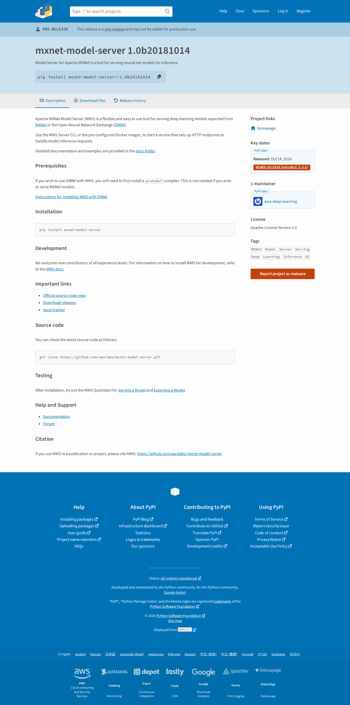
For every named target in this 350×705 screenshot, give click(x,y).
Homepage (266, 128)
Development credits (205, 546)
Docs (240, 11)
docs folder (145, 151)
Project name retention (77, 539)
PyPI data (260, 150)
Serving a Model (132, 390)
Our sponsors (143, 546)
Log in (283, 11)
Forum (49, 424)
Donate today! (175, 592)
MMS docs (55, 269)
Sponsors (261, 11)
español (80, 654)
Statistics (143, 533)
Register (304, 11)
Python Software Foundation (172, 606)
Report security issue (271, 526)
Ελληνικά (174, 654)
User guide (77, 533)
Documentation (56, 416)
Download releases (59, 303)
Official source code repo (64, 295)
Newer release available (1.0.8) (282, 167)
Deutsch (190, 654)
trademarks (222, 601)
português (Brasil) (132, 654)
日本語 (110, 654)
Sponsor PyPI (207, 539)
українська (155, 654)
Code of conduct (269, 533)
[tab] (52, 100)
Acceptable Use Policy (268, 546)
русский (247, 654)
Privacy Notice (269, 539)
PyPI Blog (141, 519)
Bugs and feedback (207, 519)
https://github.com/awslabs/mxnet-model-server (179, 454)
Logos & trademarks (143, 539)
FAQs (79, 546)
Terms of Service (269, 519)
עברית (262, 654)
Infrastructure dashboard (141, 526)
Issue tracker (54, 310)
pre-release (114, 29)
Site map (175, 621)
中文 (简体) (208, 654)
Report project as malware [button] (283, 274)
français (95, 654)
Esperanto (278, 654)
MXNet (40, 125)
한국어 (295, 654)
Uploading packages (76, 526)
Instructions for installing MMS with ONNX (71, 197)
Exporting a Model (169, 390)
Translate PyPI (205, 533)
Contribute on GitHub (205, 526)
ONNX (120, 125)
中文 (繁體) (229, 654)
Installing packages (76, 519)
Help (223, 11)
